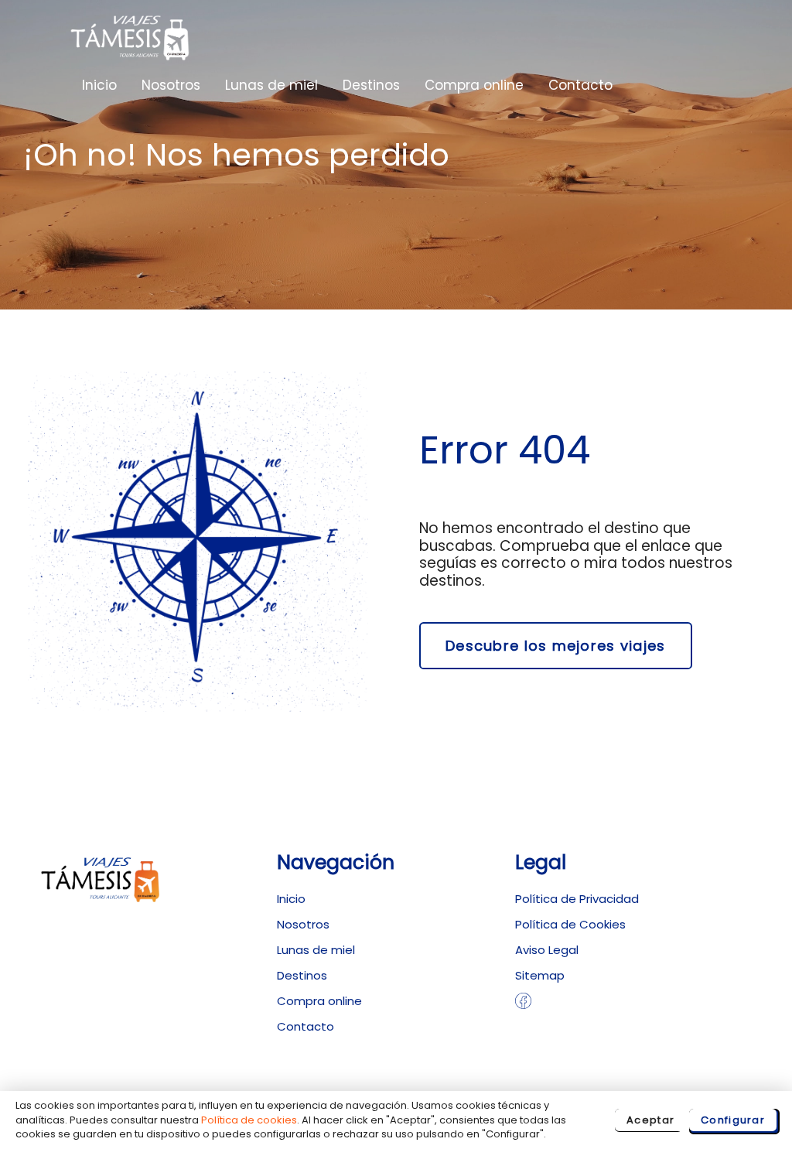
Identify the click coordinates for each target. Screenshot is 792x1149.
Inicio (99, 85)
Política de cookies (249, 1120)
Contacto (580, 85)
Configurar (733, 1120)
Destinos (371, 85)
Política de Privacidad (577, 899)
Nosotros (171, 85)
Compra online (474, 85)
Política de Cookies (570, 924)
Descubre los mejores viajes (556, 645)
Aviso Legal (547, 950)
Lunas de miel (271, 85)
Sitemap (540, 975)
